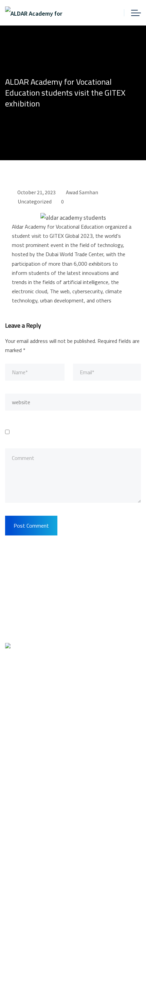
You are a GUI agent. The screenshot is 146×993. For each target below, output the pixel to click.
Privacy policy (22, 902)
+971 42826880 (40, 745)
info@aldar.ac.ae (42, 761)
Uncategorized (35, 201)
